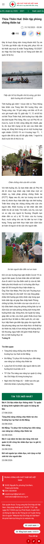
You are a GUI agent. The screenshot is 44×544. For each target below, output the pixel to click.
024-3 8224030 (11, 491)
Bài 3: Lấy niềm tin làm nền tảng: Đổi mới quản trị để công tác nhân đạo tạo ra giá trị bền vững (21, 442)
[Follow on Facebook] (28, 541)
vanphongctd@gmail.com (15, 494)
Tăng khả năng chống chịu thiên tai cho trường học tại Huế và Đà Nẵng (20, 418)
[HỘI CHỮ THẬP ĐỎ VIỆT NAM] (23, 4)
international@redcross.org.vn (16, 497)
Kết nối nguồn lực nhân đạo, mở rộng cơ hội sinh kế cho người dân (21, 455)
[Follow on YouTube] (39, 541)
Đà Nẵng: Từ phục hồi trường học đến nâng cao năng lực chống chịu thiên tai (21, 429)
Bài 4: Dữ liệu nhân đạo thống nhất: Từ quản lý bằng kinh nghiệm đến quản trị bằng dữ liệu (21, 405)
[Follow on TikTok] (34, 541)
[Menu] (3, 4)
